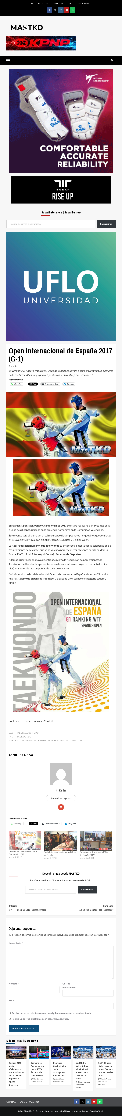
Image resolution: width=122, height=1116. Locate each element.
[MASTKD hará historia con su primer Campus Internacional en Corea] (106, 1052)
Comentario (16, 942)
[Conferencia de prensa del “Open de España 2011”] (96, 841)
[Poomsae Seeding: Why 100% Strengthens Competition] (61, 1052)
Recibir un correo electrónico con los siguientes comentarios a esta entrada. (51, 1013)
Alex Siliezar (37, 1079)
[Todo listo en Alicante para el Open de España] (60, 841)
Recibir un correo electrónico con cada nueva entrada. (40, 1018)
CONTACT (12, 1101)
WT (32, 3)
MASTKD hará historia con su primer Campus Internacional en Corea (105, 1069)
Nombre (14, 983)
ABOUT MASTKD (29, 1101)
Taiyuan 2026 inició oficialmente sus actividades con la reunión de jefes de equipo (16, 1072)
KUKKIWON (83, 3)
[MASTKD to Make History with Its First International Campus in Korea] (83, 1052)
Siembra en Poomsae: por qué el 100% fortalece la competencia (37, 1069)
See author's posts (61, 798)
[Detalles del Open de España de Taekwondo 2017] (25, 840)
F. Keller (14, 366)
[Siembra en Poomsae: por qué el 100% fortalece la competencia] (39, 1052)
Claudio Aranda (36, 1081)
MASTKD (14, 1085)
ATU (56, 3)
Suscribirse (87, 889)
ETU (48, 3)
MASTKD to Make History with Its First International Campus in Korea (82, 1070)
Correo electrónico (69, 985)
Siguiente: (96, 907)
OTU (63, 3)
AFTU (71, 3)
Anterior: (27, 907)
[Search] (112, 60)
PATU (40, 3)
